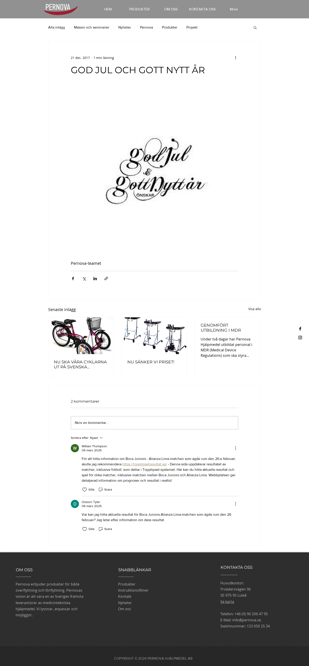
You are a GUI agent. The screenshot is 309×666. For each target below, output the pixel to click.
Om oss (124, 608)
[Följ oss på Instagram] (300, 337)
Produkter (169, 27)
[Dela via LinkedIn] (95, 278)
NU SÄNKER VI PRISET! (150, 362)
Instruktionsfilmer (133, 590)
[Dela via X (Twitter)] (84, 278)
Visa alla (254, 309)
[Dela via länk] (106, 278)
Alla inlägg (56, 27)
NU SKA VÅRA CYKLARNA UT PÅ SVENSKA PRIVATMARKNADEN (80, 364)
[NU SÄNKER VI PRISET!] (154, 335)
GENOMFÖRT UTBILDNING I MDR (221, 328)
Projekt (191, 27)
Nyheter (124, 27)
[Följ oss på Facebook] (300, 328)
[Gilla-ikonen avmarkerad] (85, 489)
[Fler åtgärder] (235, 57)
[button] (255, 27)
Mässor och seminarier (91, 27)
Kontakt (124, 596)
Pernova (146, 27)
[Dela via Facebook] (73, 278)
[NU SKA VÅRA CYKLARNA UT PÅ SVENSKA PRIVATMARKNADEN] (81, 335)
